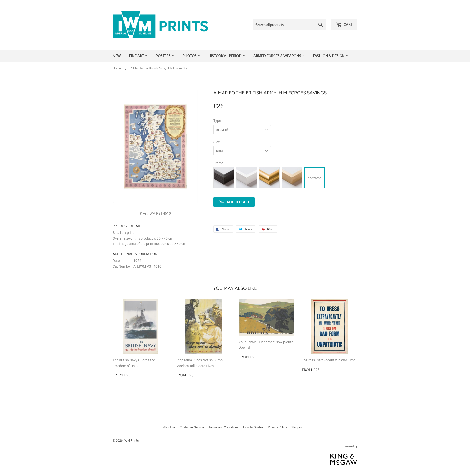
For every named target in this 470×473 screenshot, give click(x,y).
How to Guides (253, 427)
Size (216, 142)
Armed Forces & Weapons (277, 56)
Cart (347, 24)
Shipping (297, 427)
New (117, 56)
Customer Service (192, 427)
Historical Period (225, 56)
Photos (189, 56)
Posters (163, 56)
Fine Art (137, 56)
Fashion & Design (329, 56)
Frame (218, 163)
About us (169, 427)
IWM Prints (131, 440)
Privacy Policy (277, 427)
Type (217, 121)
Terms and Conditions (224, 427)
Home (117, 68)
